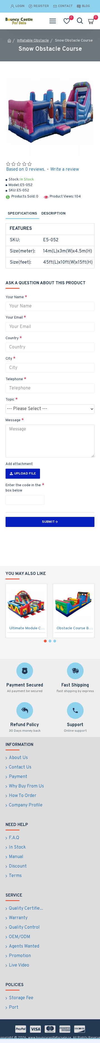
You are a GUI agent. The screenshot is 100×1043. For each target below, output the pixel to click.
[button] (45, 641)
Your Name (15, 297)
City (9, 359)
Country (12, 338)
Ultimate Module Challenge (27, 628)
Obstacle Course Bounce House (75, 628)
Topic (10, 400)
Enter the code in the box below (23, 488)
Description (53, 213)
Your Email (14, 317)
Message (13, 420)
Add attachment (19, 464)
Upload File (25, 473)
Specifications (22, 213)
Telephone (14, 379)
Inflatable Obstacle (33, 40)
